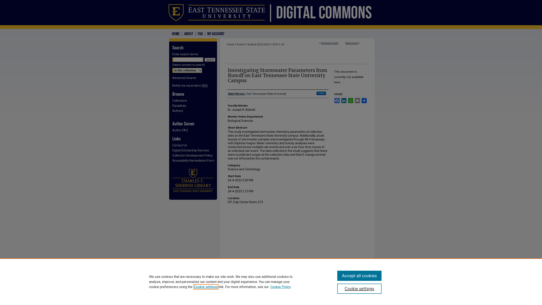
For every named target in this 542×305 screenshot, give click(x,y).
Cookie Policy (280, 287)
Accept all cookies (359, 275)
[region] (271, 281)
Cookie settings (206, 287)
